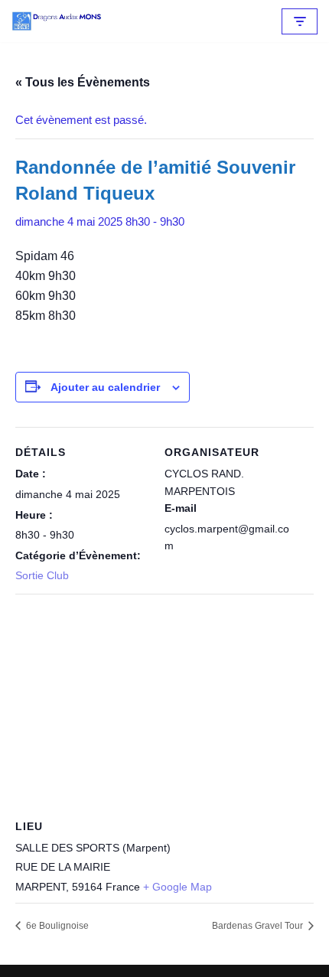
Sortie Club (42, 575)
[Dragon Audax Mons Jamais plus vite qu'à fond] (57, 21)
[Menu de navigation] (300, 21)
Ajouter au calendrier (105, 387)
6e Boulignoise (56, 925)
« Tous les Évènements (82, 82)
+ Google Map (177, 887)
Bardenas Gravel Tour (258, 925)
